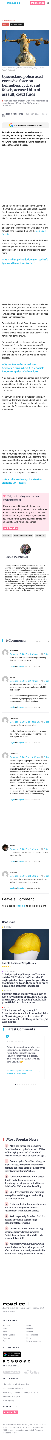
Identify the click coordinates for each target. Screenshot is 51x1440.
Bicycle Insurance (33, 1341)
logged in (21, 905)
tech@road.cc (21, 1388)
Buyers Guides (9, 1335)
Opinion (29, 1328)
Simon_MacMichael (17, 557)
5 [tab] (24, 1084)
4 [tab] (22, 1084)
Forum (29, 1325)
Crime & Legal (16, 24)
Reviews (6, 1332)
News (5, 1328)
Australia (6, 535)
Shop (28, 1338)
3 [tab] (19, 1084)
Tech (5, 1341)
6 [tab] (26, 1084)
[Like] (42, 654)
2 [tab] (17, 1084)
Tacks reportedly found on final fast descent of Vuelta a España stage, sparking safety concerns (25, 1219)
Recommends (32, 1335)
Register (20, 666)
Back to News (9, 20)
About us (6, 1325)
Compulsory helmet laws (23, 535)
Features (6, 1338)
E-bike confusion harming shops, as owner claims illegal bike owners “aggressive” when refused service (25, 1207)
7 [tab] (28, 1084)
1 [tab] (15, 1084)
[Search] (48, 3)
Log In (12, 666)
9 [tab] (33, 1084)
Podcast (29, 1332)
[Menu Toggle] (3, 3)
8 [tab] (31, 1084)
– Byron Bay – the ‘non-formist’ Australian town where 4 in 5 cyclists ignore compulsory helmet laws (23, 368)
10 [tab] (35, 1084)
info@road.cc (23, 1384)
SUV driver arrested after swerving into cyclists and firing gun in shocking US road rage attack (24, 1195)
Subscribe (38, 2)
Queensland (40, 535)
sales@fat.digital (31, 1392)
